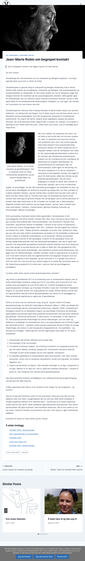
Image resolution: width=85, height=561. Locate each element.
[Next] (79, 510)
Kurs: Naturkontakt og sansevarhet (23, 434)
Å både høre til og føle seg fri (62, 519)
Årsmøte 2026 (15, 438)
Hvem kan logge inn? (18, 442)
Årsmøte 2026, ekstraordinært (22, 430)
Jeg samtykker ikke (43, 556)
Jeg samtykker (24, 556)
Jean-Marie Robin (13, 452)
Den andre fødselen (16, 519)
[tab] (38, 534)
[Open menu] (81, 4)
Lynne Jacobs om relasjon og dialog (17, 468)
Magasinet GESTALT (27, 55)
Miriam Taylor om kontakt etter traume (67, 468)
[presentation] (21, 501)
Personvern (62, 556)
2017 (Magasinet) (12, 55)
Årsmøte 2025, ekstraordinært (22, 446)
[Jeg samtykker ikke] (82, 553)
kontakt (25, 452)
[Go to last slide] (5, 510)
